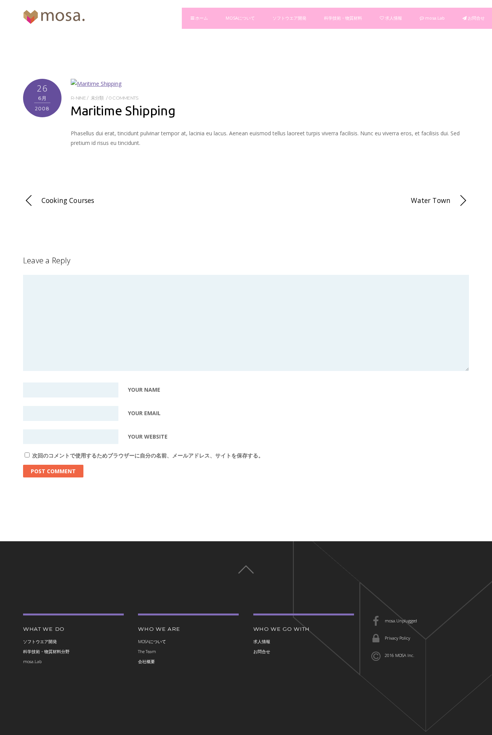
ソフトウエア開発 (289, 18)
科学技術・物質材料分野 (46, 651)
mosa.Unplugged (400, 621)
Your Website (148, 437)
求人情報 (393, 18)
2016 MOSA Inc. (399, 655)
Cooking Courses (68, 200)
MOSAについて (240, 18)
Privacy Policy (397, 638)
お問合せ (476, 18)
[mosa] (54, 20)
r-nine (78, 98)
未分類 (97, 98)
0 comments (123, 98)
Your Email (144, 413)
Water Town (430, 200)
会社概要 (146, 661)
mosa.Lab (434, 18)
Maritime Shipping (123, 110)
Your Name (144, 390)
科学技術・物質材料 (343, 18)
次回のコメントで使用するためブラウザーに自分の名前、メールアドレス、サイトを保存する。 (148, 455)
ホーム (201, 18)
